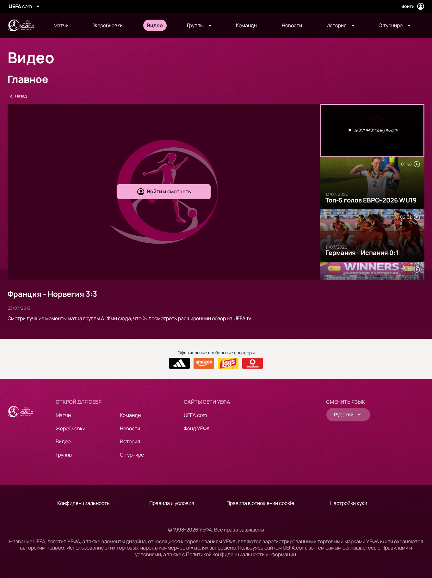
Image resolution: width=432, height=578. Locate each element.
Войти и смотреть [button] (169, 191)
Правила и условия (171, 503)
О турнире (132, 454)
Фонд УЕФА (197, 428)
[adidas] (179, 363)
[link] (61, 25)
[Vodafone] (252, 363)
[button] (199, 25)
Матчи (63, 415)
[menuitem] (65, 25)
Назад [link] (21, 96)
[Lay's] (228, 363)
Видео (63, 441)
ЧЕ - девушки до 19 (21, 25)
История (130, 441)
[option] (372, 130)
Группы (64, 454)
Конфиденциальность (83, 503)
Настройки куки (348, 503)
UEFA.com (195, 415)
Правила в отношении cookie (260, 503)
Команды (130, 415)
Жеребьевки (70, 428)
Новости (130, 428)
